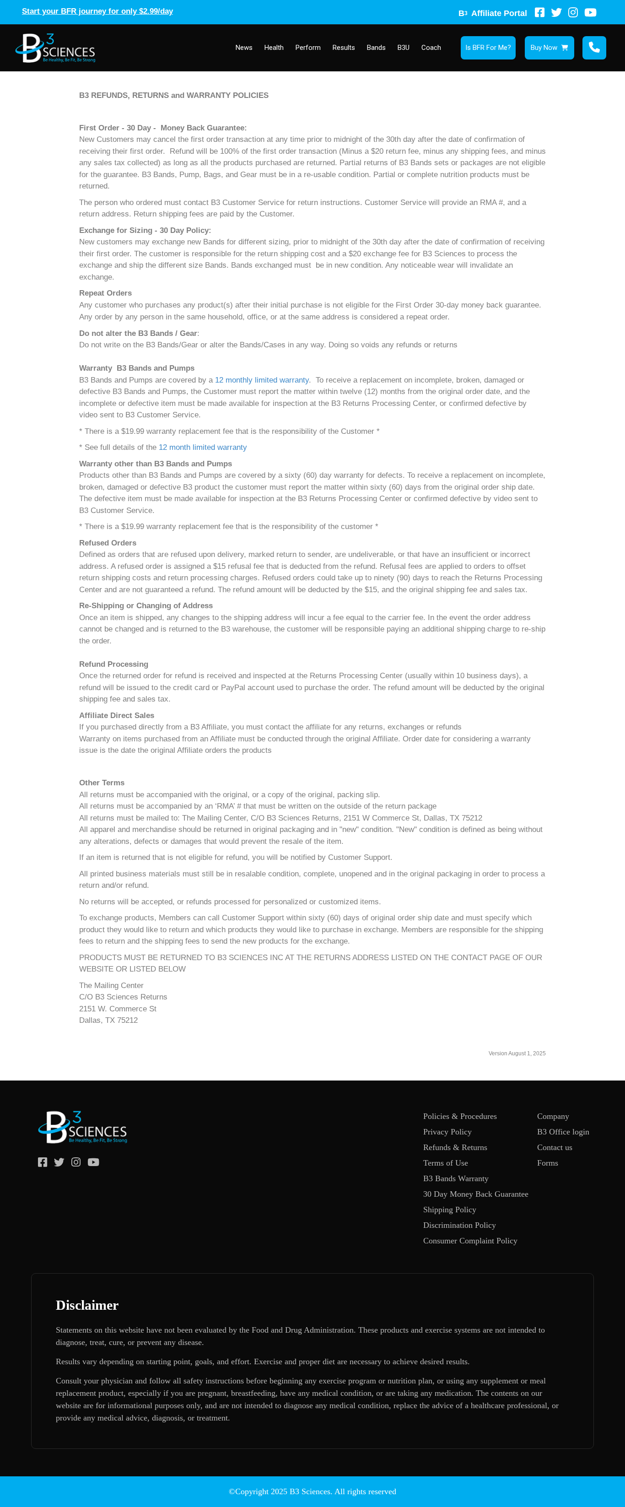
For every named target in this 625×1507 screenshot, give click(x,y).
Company (553, 1116)
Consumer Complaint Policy (470, 1240)
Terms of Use (445, 1162)
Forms (547, 1162)
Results (344, 47)
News (244, 47)
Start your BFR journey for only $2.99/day (97, 11)
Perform (308, 47)
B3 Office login (563, 1131)
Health (274, 47)
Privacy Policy (447, 1131)
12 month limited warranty (203, 447)
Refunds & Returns (455, 1147)
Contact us (554, 1147)
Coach (431, 47)
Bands (376, 47)
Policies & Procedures (460, 1116)
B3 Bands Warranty (456, 1178)
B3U (403, 47)
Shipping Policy (449, 1209)
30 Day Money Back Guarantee (475, 1194)
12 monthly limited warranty (262, 380)
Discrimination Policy (459, 1225)
